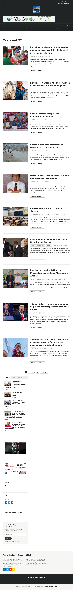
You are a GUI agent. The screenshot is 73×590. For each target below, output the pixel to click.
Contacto (39, 581)
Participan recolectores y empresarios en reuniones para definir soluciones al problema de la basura (49, 50)
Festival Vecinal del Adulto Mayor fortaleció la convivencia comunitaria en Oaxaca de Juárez (15, 403)
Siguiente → (44, 372)
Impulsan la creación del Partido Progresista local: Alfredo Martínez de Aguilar (49, 273)
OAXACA (33, 56)
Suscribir (8, 538)
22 (37, 372)
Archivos (33, 581)
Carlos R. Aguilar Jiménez (37, 214)
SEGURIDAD (34, 150)
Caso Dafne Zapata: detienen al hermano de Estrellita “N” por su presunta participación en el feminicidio (14, 425)
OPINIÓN (47, 214)
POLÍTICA (33, 119)
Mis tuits (7, 485)
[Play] (15, 448)
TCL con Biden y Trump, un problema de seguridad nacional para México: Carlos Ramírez (49, 307)
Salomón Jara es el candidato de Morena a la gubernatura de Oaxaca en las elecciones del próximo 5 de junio (50, 342)
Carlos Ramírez (34, 313)
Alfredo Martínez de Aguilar (37, 279)
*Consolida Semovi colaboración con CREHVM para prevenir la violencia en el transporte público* (15, 384)
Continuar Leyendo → (37, 70)
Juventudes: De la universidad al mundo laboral (18, 29)
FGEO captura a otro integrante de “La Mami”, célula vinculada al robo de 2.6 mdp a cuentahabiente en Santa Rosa (15, 414)
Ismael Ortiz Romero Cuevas (37, 245)
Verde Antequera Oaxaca (51, 586)
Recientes (7, 377)
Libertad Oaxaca (36, 577)
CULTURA (33, 89)
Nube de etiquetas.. (18, 377)
